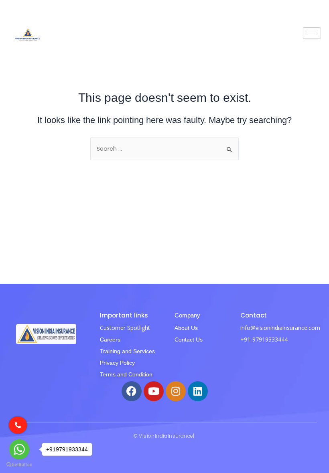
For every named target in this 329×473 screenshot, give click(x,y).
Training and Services (127, 351)
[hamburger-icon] (312, 33)
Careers (110, 339)
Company (187, 315)
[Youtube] (154, 391)
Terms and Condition (126, 374)
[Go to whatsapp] (19, 449)
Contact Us (189, 339)
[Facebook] (132, 391)
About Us (186, 328)
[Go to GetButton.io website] (19, 464)
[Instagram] (176, 391)
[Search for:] (164, 149)
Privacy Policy (117, 363)
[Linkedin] (198, 391)
